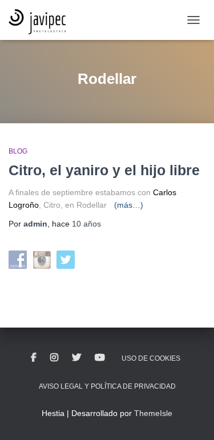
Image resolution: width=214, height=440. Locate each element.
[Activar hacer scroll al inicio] (191, 417)
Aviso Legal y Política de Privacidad (107, 386)
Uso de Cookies (151, 358)
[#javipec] (42, 20)
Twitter (76, 358)
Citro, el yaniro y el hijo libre (104, 170)
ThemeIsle (153, 413)
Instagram (54, 358)
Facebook (33, 358)
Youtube (100, 358)
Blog (18, 151)
